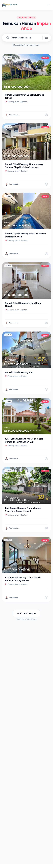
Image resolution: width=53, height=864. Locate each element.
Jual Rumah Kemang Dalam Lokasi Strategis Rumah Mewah (23, 509)
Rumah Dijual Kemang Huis (19, 372)
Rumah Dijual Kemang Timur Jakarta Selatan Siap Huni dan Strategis (24, 166)
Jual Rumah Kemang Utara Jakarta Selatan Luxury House (23, 579)
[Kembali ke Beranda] (10, 5)
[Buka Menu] (48, 4)
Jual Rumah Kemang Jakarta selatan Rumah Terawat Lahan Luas (24, 440)
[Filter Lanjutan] (46, 38)
